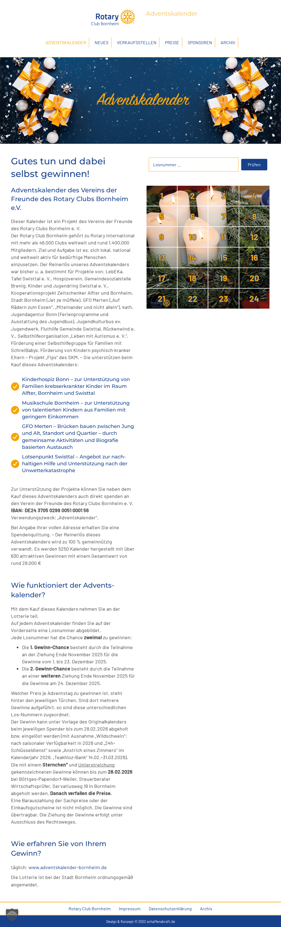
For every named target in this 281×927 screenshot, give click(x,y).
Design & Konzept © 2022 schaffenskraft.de (140, 921)
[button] (254, 164)
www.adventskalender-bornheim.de (68, 867)
